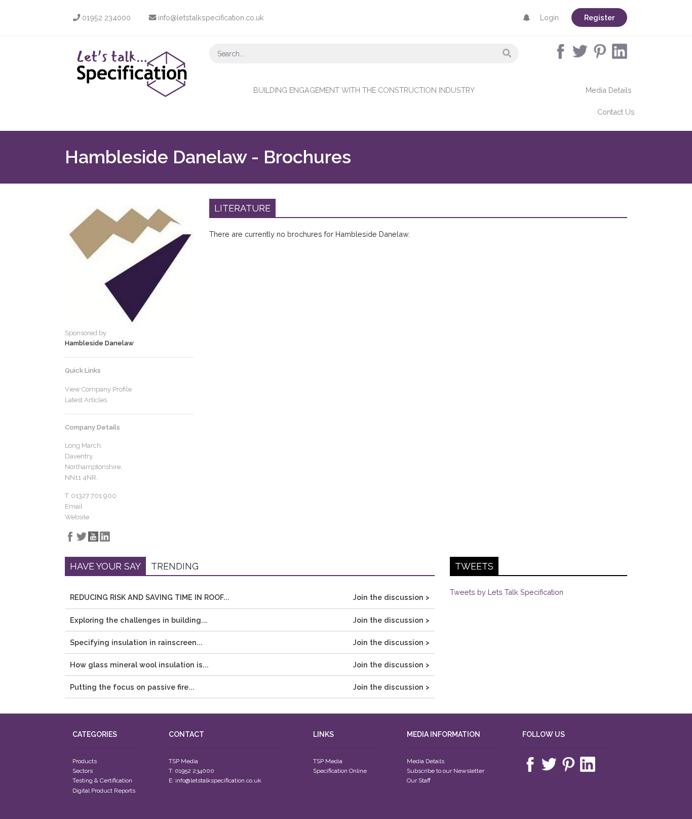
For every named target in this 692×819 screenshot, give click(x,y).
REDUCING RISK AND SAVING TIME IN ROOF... (149, 597)
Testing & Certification (102, 780)
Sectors (82, 770)
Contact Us (616, 112)
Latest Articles (86, 400)
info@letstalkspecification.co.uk (210, 17)
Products (84, 761)
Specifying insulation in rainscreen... (136, 642)
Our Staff (419, 780)
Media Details (609, 90)
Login (549, 17)
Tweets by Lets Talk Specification (506, 592)
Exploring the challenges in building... (138, 620)
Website (77, 517)
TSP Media (327, 761)
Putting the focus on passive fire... (132, 687)
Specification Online (340, 770)
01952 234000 (105, 17)
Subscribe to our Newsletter (445, 770)
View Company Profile (98, 389)
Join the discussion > (391, 597)
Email (74, 506)
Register (599, 17)
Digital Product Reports (103, 790)
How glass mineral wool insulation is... (139, 664)
